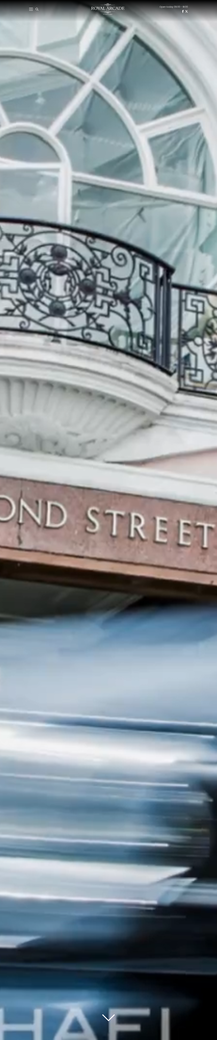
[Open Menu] (31, 9)
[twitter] (186, 11)
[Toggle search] (37, 9)
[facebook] (182, 11)
